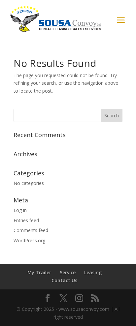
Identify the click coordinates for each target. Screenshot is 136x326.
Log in (20, 210)
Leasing (93, 272)
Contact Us (64, 280)
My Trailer (39, 272)
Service (68, 272)
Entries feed (26, 220)
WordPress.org (29, 240)
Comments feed (31, 230)
